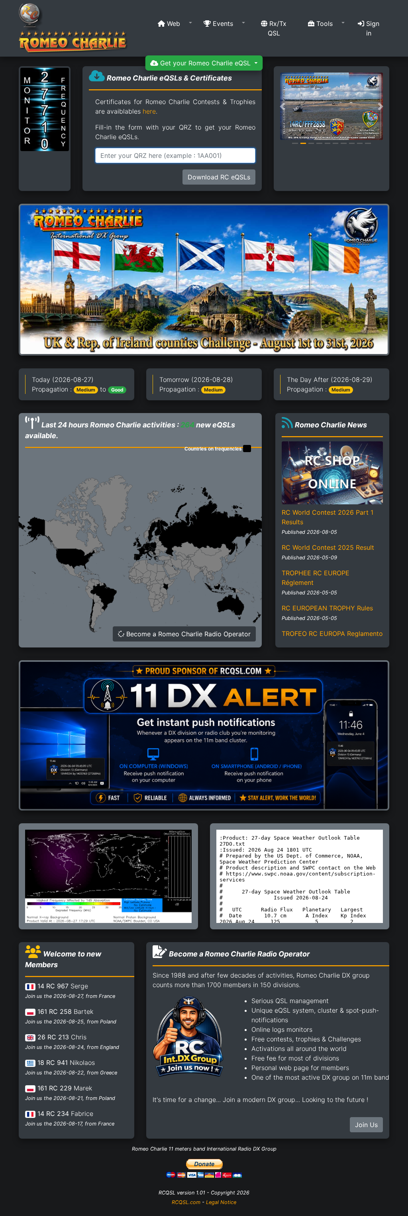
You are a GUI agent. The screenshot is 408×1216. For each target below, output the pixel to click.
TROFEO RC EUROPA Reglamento (332, 634)
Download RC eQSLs (219, 177)
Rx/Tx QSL (276, 28)
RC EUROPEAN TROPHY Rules (327, 608)
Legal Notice (221, 1202)
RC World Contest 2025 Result (328, 547)
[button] (172, 23)
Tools (323, 24)
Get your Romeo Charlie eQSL (205, 63)
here (149, 111)
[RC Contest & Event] (204, 279)
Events (222, 24)
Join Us (366, 1125)
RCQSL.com (186, 1202)
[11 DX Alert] (204, 735)
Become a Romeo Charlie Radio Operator (187, 634)
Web (172, 24)
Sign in (371, 28)
